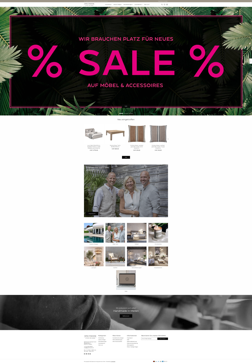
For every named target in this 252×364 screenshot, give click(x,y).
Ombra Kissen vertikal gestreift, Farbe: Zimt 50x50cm (136, 147)
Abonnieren (163, 338)
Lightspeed (113, 361)
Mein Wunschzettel (117, 341)
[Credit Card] (160, 361)
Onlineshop (101, 338)
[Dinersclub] (158, 361)
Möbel (137, 244)
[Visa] (156, 361)
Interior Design (94, 244)
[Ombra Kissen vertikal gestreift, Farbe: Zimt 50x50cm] (137, 134)
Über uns (115, 244)
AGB (128, 339)
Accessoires (158, 244)
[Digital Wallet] (165, 361)
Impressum (130, 338)
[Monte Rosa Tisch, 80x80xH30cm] (115, 134)
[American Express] (163, 361)
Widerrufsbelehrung (132, 341)
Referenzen (126, 316)
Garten (115, 267)
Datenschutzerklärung (132, 343)
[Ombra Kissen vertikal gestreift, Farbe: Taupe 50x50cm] (158, 134)
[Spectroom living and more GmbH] (89, 4)
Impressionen (158, 267)
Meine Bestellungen (117, 339)
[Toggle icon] (162, 4)
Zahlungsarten (130, 345)
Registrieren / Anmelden (163, 1)
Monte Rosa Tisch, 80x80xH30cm (115, 146)
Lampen (93, 267)
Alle (126, 157)
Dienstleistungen (137, 267)
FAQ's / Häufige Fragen (132, 346)
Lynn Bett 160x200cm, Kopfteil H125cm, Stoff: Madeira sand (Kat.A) (93, 147)
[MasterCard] (154, 361)
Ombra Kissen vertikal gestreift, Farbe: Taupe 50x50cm (158, 147)
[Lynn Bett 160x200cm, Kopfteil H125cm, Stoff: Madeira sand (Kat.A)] (94, 134)
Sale (126, 106)
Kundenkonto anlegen (118, 338)
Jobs (126, 291)
